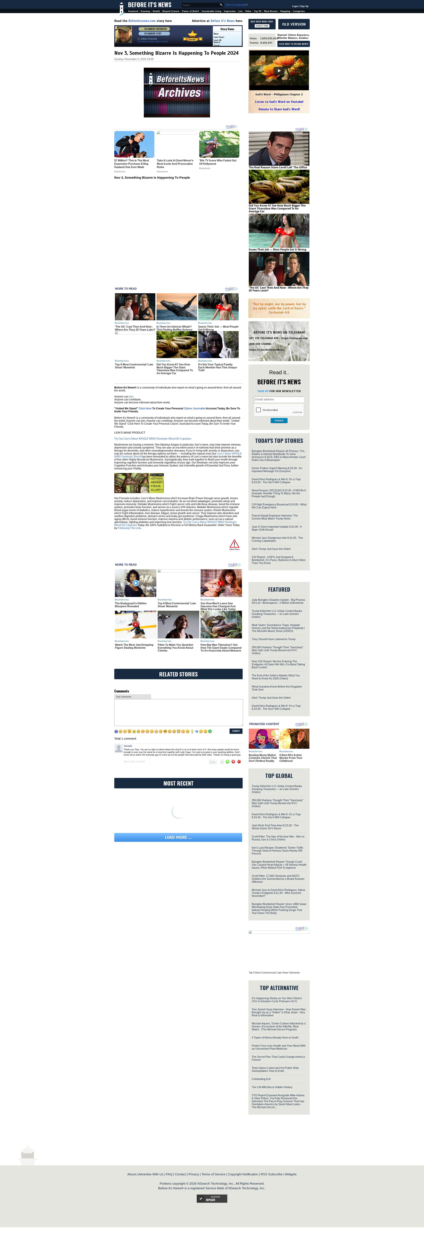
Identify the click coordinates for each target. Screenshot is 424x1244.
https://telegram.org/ (294, 338)
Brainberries (122, 323)
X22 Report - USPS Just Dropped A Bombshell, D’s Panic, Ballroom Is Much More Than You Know (278, 560)
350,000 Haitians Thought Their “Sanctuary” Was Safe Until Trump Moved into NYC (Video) (277, 650)
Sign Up (304, 6)
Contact (180, 1174)
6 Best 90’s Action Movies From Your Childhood (290, 758)
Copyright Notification (243, 1174)
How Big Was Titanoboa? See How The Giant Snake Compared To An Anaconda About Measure (221, 647)
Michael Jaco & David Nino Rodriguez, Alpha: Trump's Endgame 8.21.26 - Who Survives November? (278, 893)
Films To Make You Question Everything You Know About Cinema (175, 647)
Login (295, 6)
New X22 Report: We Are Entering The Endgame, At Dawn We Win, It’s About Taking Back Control (278, 664)
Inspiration (230, 11)
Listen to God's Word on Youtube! (279, 102)
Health (156, 11)
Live (240, 11)
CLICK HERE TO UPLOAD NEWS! (293, 44)
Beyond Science (170, 11)
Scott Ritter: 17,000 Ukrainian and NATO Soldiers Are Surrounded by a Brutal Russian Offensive (278, 878)
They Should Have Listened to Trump (273, 639)
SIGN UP (262, 391)
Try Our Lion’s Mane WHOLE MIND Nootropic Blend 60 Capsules (152, 438)
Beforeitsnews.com (142, 21)
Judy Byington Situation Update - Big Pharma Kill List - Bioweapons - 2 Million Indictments (278, 601)
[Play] (279, 71)
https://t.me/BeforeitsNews (266, 349)
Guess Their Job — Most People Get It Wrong (277, 249)
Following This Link (129, 528)
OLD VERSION (294, 24)
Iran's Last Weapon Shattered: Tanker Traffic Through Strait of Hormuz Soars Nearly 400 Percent (277, 850)
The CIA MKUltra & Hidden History (272, 1087)
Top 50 (257, 11)
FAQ (169, 1174)
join (131, 396)
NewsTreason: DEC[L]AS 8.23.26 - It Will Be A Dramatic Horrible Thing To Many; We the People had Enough (279, 493)
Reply (212, 762)
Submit (279, 420)
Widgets (291, 1174)
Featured (133, 11)
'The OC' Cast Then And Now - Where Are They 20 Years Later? (135, 328)
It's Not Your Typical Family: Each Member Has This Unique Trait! (217, 367)
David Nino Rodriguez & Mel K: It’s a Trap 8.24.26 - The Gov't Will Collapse (276, 481)
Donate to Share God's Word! (279, 109)
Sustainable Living (211, 11)
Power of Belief (190, 11)
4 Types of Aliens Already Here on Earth (275, 1037)
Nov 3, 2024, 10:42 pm (134, 761)
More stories (162, 41)
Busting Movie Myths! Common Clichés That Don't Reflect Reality (263, 758)
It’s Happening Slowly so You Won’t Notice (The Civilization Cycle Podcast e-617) (277, 1000)
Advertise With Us (150, 1174)
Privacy (193, 1174)
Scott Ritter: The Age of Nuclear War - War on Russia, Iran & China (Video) (278, 838)
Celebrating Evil (261, 1079)
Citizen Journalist (194, 408)
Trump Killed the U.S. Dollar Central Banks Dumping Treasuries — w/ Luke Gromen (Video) (277, 614)
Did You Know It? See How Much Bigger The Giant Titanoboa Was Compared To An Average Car (175, 369)
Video (248, 11)
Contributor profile (145, 41)
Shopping (285, 11)
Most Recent (271, 11)
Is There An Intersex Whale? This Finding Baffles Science (174, 328)
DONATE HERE (262, 26)
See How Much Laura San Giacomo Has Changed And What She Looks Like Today (218, 606)
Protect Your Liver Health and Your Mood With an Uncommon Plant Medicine (279, 1047)
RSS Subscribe (272, 1174)
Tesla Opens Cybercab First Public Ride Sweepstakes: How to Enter (275, 1069)
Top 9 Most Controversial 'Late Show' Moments (134, 366)
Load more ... (178, 837)
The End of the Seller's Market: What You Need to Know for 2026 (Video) (276, 677)
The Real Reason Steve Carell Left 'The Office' (278, 167)
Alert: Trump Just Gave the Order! (271, 549)
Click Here (145, 408)
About (131, 1174)
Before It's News (149, 4)
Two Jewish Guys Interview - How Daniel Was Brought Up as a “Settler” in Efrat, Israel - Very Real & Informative (279, 1012)
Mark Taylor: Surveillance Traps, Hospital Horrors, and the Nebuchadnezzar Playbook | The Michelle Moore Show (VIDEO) (278, 628)
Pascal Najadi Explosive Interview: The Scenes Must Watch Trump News (275, 517)
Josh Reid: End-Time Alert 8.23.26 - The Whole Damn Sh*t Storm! (275, 827)
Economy (145, 11)
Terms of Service (213, 1174)
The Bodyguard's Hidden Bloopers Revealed (131, 605)
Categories (299, 11)
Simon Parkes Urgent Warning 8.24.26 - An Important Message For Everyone (277, 470)
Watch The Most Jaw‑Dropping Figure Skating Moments (134, 646)
